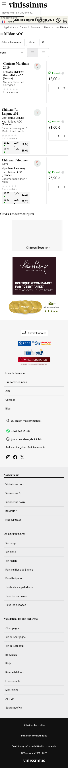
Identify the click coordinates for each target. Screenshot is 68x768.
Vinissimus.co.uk (15, 502)
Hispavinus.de (13, 519)
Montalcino (11, 690)
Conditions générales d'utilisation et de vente (34, 746)
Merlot (32, 42)
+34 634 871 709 (20, 431)
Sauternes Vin (13, 707)
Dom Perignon (13, 578)
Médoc (47, 27)
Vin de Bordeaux (14, 645)
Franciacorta (12, 681)
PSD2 (26, 343)
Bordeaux (35, 27)
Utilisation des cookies (34, 725)
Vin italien (11, 560)
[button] (58, 20)
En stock (57, 73)
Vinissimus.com (14, 484)
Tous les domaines (16, 596)
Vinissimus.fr (13, 493)
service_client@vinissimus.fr (28, 447)
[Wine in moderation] (34, 361)
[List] (32, 52)
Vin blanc (10, 552)
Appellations (10, 27)
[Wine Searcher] (34, 307)
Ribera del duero (14, 672)
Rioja (8, 663)
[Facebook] (16, 458)
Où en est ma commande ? (26, 420)
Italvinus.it (11, 510)
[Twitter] (23, 458)
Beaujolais (11, 654)
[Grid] (43, 52)
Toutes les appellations (19, 587)
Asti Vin (9, 698)
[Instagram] (9, 458)
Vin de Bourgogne (15, 637)
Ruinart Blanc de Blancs (19, 569)
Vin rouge (10, 543)
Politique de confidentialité (34, 735)
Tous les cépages (15, 605)
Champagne (12, 628)
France (23, 27)
